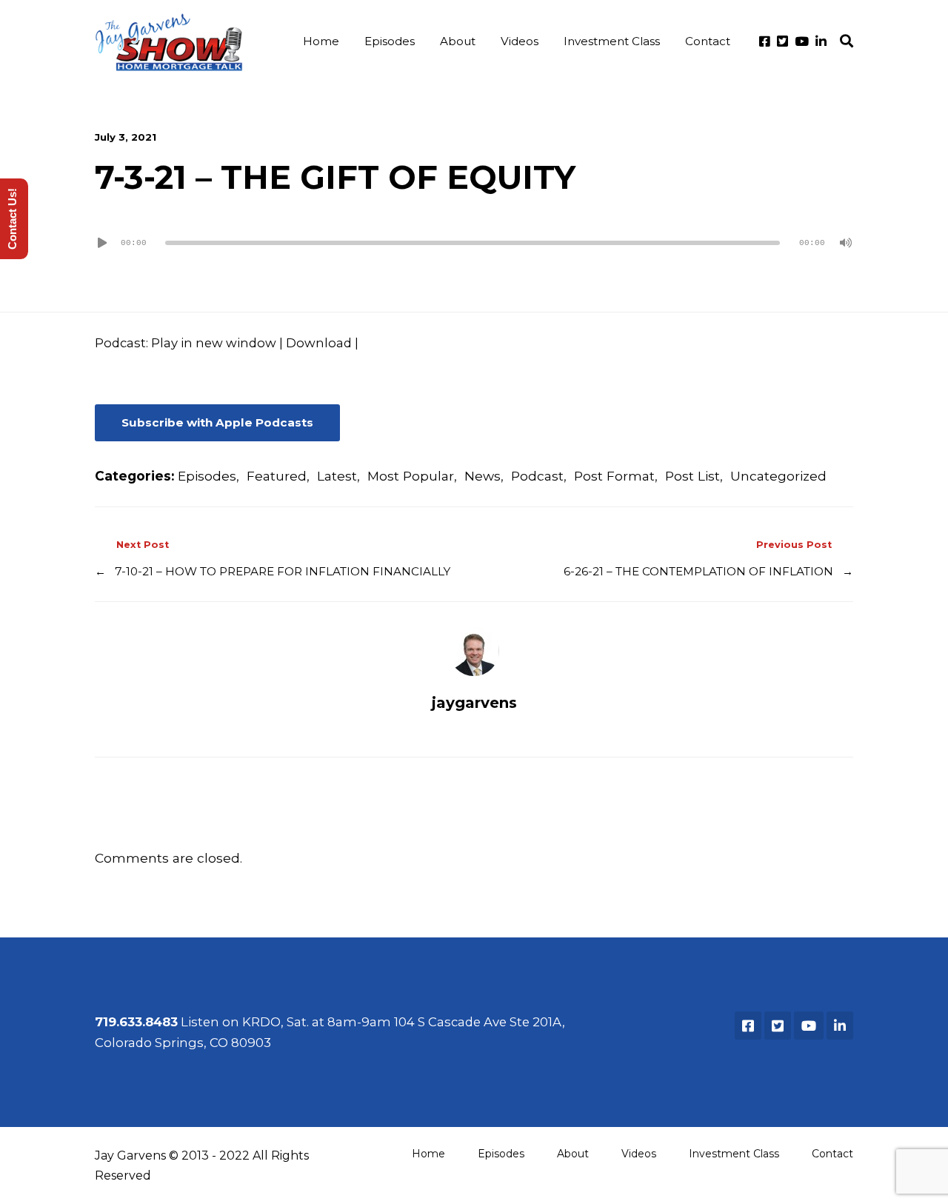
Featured (277, 476)
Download (319, 342)
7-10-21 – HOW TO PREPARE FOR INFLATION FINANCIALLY (282, 571)
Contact (707, 41)
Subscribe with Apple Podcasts (217, 422)
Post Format (614, 476)
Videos (519, 41)
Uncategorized (778, 476)
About (457, 41)
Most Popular (410, 476)
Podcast (537, 476)
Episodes (389, 41)
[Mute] (845, 243)
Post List (692, 476)
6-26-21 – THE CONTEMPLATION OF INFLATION (698, 571)
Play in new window (213, 342)
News (482, 476)
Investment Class (612, 41)
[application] (474, 243)
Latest (337, 476)
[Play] (102, 243)
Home (321, 41)
